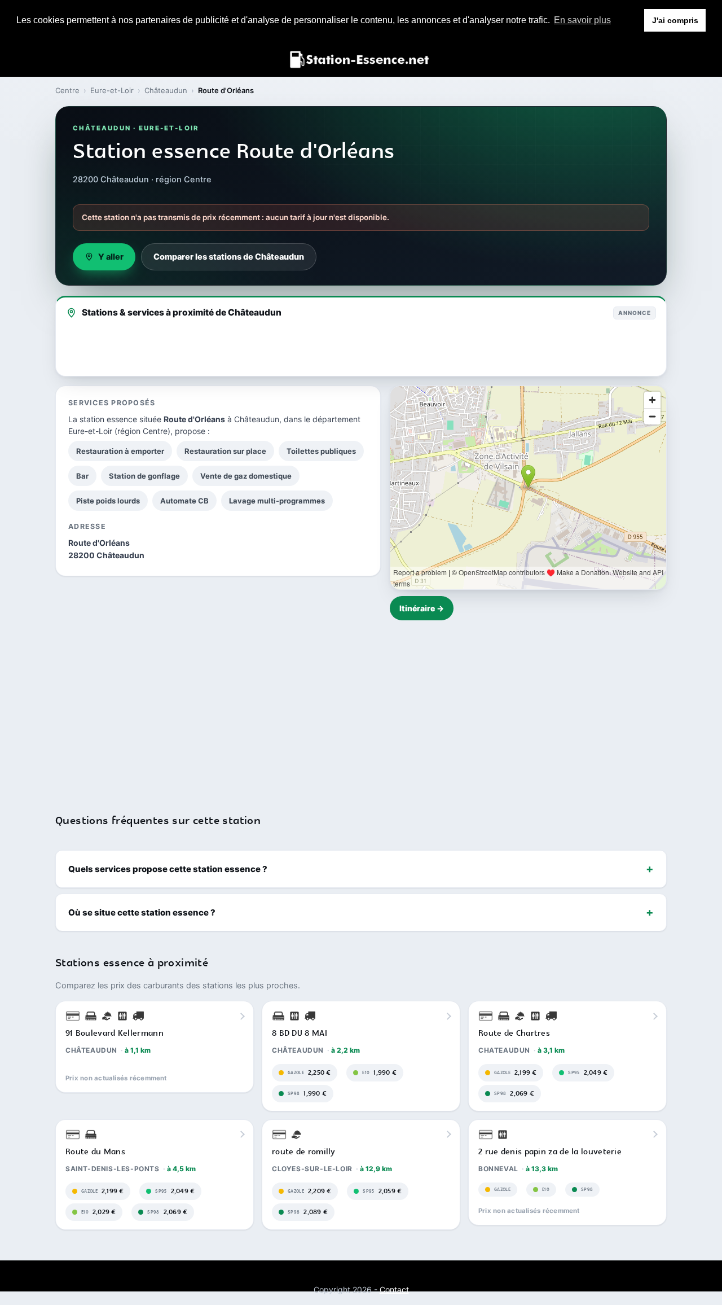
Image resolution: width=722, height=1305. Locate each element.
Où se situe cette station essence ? (141, 912)
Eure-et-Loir (112, 90)
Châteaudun (165, 90)
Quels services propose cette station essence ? (167, 869)
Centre (67, 90)
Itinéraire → (421, 608)
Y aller (111, 257)
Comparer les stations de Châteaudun (228, 257)
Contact (394, 1289)
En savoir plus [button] (582, 20)
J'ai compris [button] (675, 20)
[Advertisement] (361, 710)
